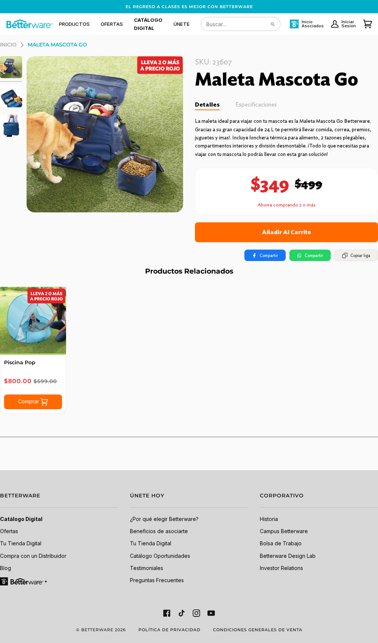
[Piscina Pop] (33, 320)
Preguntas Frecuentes (157, 580)
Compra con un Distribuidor (33, 556)
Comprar (29, 401)
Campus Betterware (284, 531)
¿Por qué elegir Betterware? (164, 519)
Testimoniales (146, 568)
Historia (269, 519)
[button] (74, 24)
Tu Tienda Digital (20, 543)
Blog (5, 568)
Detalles (207, 104)
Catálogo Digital (21, 519)
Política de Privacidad (169, 629)
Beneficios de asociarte (159, 531)
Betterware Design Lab (288, 556)
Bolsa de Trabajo (281, 543)
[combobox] (240, 24)
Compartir (269, 255)
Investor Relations (281, 568)
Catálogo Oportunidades (160, 556)
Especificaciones (256, 104)
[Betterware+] (24, 581)
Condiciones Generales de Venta (257, 629)
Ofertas (9, 531)
